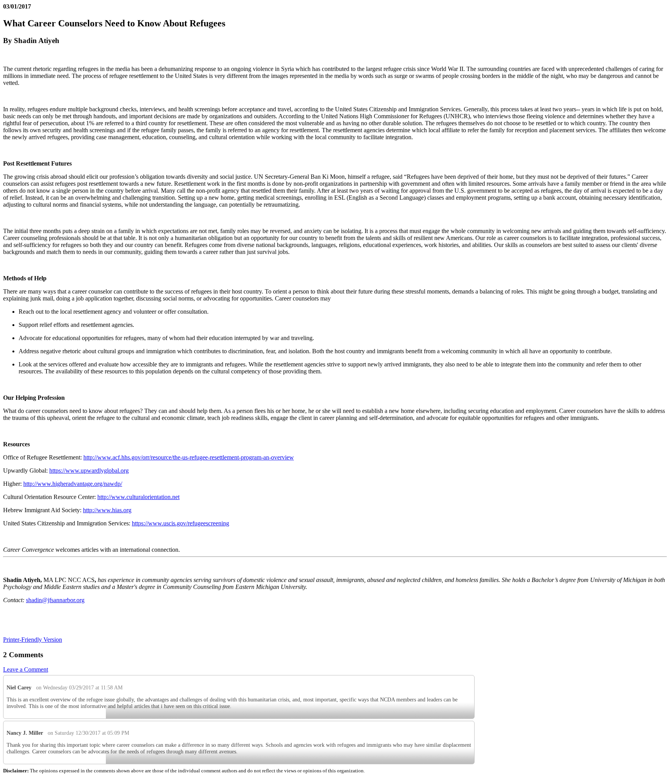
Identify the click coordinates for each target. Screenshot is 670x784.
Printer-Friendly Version (32, 639)
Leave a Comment (25, 669)
